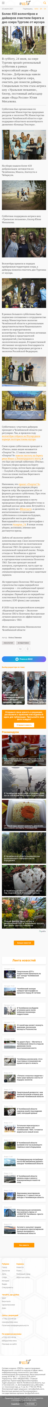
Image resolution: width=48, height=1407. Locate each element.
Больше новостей (24, 943)
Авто (4, 1274)
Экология (6, 1271)
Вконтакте (6, 1301)
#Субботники (23, 643)
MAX (36, 9)
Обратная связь (23, 1277)
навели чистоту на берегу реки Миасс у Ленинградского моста (22, 457)
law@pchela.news (32, 1393)
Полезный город (23, 1274)
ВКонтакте (25, 508)
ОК (45, 9)
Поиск (19, 1271)
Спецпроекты (7, 1287)
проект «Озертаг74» (29, 484)
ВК (41, 9)
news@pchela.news (10, 1322)
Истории (5, 1281)
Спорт (4, 1277)
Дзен (4, 1308)
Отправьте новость (24, 725)
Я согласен (31, 1404)
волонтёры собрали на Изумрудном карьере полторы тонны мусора (21, 437)
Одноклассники (8, 1305)
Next (43, 692)
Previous (43, 683)
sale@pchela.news (9, 1341)
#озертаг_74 (19, 524)
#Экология (8, 643)
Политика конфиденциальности (15, 1325)
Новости (20, 1267)
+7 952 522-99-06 (9, 1319)
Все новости (24, 1245)
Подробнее (15, 1404)
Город (4, 1267)
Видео (4, 1284)
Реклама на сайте (9, 1344)
